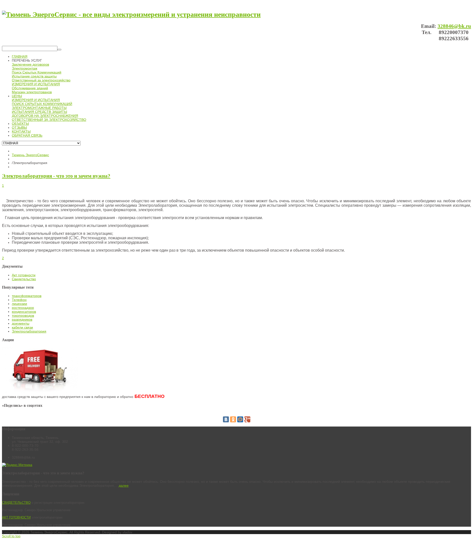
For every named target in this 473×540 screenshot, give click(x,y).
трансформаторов (26, 296)
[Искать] (59, 49)
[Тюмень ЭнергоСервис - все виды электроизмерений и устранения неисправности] (131, 14)
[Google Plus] (247, 419)
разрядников (22, 319)
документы (20, 323)
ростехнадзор (23, 308)
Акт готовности (23, 275)
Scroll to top (11, 536)
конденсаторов (24, 312)
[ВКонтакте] (226, 419)
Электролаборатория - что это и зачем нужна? (56, 176)
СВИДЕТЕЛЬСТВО (16, 502)
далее (124, 485)
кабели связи (22, 327)
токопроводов (23, 315)
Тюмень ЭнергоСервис (30, 155)
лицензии (19, 304)
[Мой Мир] (240, 419)
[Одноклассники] (233, 419)
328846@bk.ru (454, 26)
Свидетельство (24, 279)
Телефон (19, 300)
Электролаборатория (29, 331)
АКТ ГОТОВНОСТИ (16, 517)
